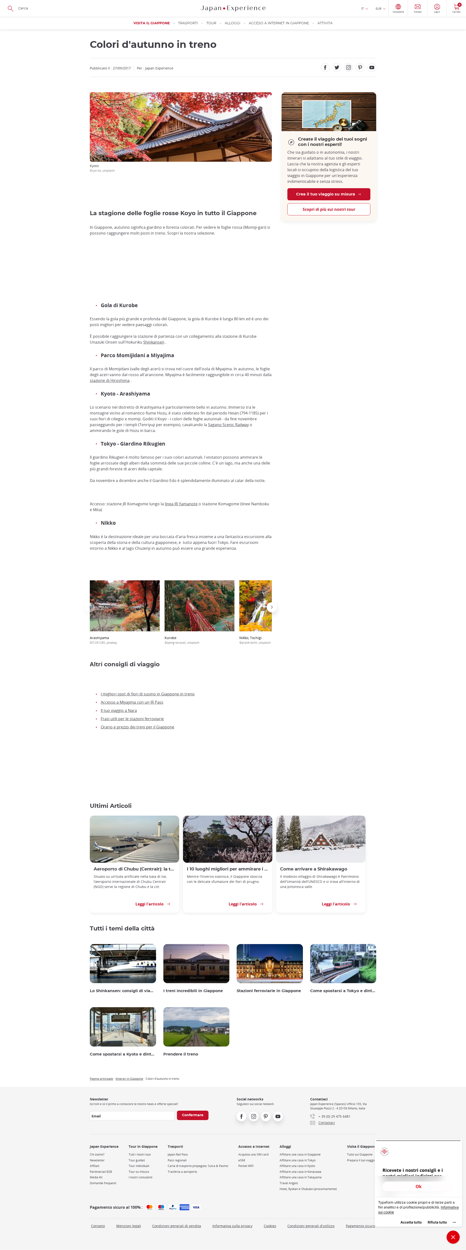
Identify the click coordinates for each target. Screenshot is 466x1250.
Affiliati (94, 1166)
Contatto (98, 1226)
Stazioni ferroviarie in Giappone (269, 991)
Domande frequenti (103, 1183)
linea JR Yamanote (181, 504)
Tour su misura (139, 1172)
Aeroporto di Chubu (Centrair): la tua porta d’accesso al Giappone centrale (134, 869)
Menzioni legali (128, 1226)
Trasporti (188, 23)
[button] (90, 607)
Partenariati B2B (101, 1172)
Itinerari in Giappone (129, 1079)
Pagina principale (101, 1079)
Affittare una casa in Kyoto (297, 1166)
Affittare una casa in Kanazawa (300, 1172)
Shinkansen (153, 342)
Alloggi (232, 23)
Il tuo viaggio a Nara (119, 710)
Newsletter (97, 1160)
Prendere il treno (180, 1054)
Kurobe (182, 639)
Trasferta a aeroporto (182, 1172)
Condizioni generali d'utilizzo (310, 1226)
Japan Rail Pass (178, 1154)
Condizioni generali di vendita (176, 1226)
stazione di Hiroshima (110, 380)
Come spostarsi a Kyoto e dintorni (123, 1054)
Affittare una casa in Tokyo (298, 1160)
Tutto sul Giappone (360, 1154)
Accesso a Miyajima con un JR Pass (132, 702)
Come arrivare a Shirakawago (313, 869)
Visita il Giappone (151, 23)
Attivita (325, 23)
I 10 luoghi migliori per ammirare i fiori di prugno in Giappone (227, 869)
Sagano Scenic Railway (228, 424)
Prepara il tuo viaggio (361, 1160)
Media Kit (96, 1177)
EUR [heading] (378, 8)
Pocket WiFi (246, 1166)
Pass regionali (177, 1160)
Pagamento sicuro (360, 1226)
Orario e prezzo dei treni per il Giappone (137, 727)
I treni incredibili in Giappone (193, 991)
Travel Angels (289, 1183)
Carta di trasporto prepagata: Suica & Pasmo (198, 1166)
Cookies (270, 1226)
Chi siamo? (97, 1154)
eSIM (241, 1160)
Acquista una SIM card (253, 1154)
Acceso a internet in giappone (279, 23)
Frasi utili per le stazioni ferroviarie (132, 718)
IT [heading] (362, 8)
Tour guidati (137, 1160)
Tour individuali (139, 1166)
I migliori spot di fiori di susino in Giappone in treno (148, 694)
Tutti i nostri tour (140, 1154)
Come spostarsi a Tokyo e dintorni (343, 991)
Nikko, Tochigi (255, 639)
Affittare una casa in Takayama (301, 1177)
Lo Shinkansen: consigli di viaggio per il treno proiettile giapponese (123, 991)
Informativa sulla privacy (232, 1226)
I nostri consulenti (140, 1177)
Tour (211, 23)
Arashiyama (103, 639)
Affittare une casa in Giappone (300, 1154)
